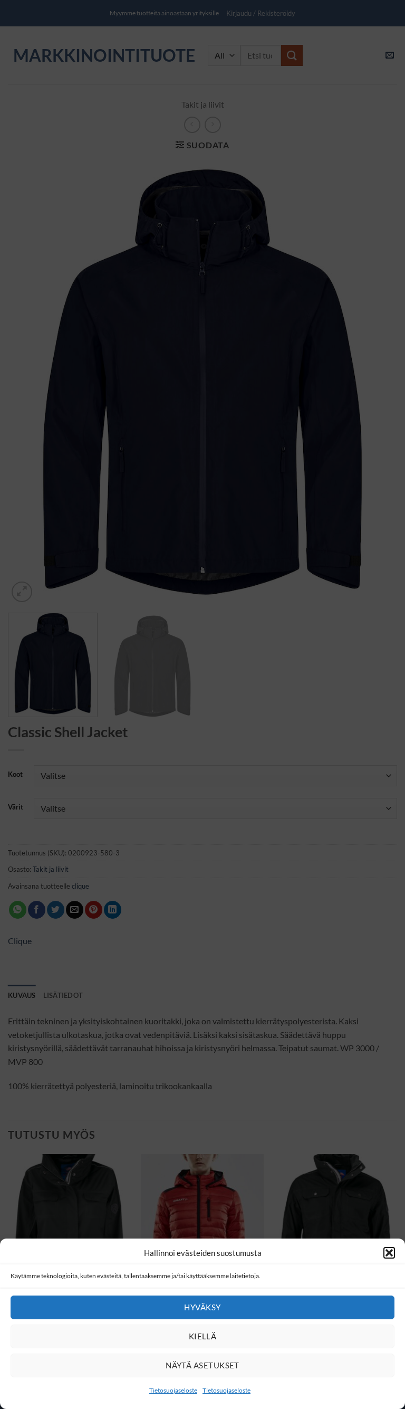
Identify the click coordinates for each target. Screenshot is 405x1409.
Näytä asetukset (202, 1365)
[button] (389, 1253)
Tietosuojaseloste (173, 1390)
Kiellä (203, 1336)
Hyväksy (202, 1307)
